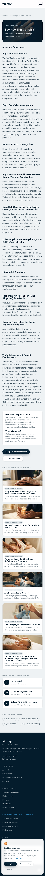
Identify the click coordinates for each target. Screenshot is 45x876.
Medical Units (7, 16)
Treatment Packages (10, 792)
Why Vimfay (7, 774)
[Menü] (40, 4)
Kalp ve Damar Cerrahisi (28, 719)
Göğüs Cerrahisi (10, 724)
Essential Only (25, 864)
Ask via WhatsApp (12, 458)
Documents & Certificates (12, 777)
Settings (9, 870)
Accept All (10, 864)
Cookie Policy (18, 858)
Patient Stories (8, 808)
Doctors (5, 800)
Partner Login (7, 830)
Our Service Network (10, 826)
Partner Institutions (10, 822)
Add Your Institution (10, 819)
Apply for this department (16, 452)
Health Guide (7, 804)
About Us (6, 770)
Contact (5, 781)
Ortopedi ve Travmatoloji (30, 724)
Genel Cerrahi (9, 719)
